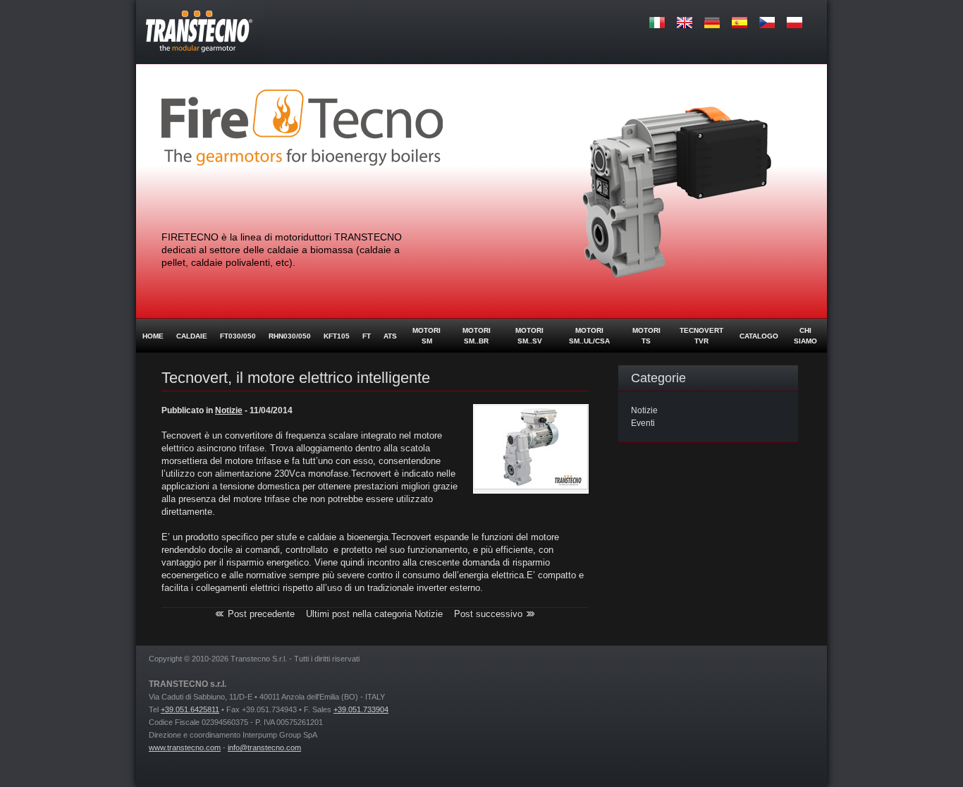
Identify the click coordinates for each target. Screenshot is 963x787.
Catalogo (759, 336)
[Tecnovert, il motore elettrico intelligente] (531, 486)
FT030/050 (238, 336)
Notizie (644, 410)
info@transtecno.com (264, 747)
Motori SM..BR (476, 336)
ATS (390, 336)
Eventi (643, 423)
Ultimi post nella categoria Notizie (374, 614)
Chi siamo (805, 336)
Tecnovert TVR (701, 336)
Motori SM (426, 336)
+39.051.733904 (360, 709)
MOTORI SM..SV (529, 336)
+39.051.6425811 (190, 709)
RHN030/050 (290, 336)
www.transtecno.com (185, 747)
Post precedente (261, 614)
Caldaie (191, 336)
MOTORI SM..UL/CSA (589, 336)
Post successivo (488, 614)
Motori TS (646, 336)
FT (366, 336)
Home (153, 336)
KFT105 (337, 336)
